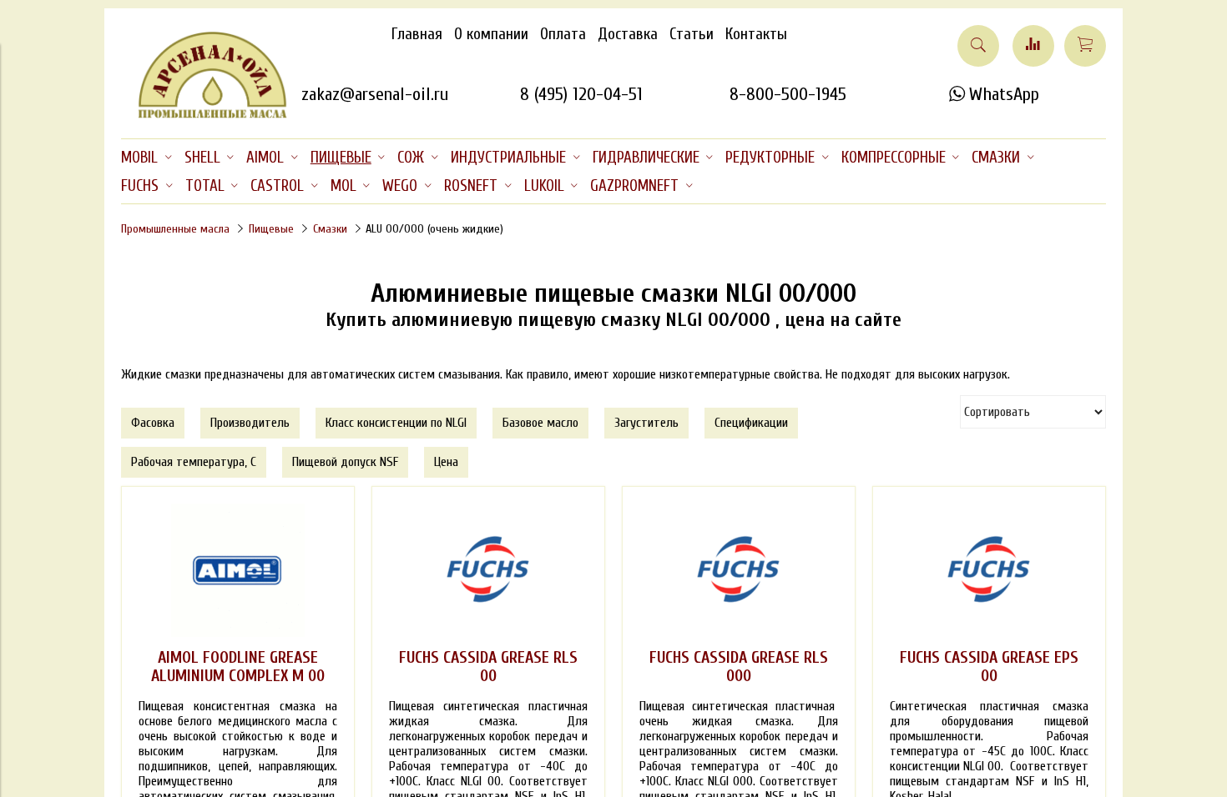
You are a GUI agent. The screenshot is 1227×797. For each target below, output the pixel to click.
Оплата (563, 34)
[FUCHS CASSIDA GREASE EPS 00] (989, 570)
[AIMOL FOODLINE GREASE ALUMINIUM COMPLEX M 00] (238, 570)
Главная (416, 34)
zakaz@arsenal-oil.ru (374, 94)
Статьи (691, 34)
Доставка (628, 34)
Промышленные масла (175, 229)
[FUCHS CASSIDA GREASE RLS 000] (738, 570)
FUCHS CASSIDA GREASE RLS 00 (488, 667)
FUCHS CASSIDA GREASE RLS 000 (738, 667)
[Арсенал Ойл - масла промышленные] (204, 115)
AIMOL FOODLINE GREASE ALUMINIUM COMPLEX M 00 (238, 667)
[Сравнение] (1033, 46)
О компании (491, 34)
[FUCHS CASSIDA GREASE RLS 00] (488, 570)
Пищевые (271, 229)
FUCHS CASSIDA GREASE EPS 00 (989, 667)
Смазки (330, 229)
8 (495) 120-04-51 (581, 94)
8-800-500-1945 (788, 94)
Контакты (756, 34)
